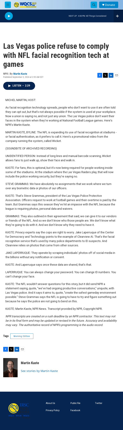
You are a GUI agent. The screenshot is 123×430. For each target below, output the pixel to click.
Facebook (75, 410)
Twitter (98, 403)
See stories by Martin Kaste (39, 371)
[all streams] (118, 16)
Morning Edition (22, 336)
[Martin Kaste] (10, 367)
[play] (8, 16)
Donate (110, 5)
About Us (50, 403)
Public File (75, 403)
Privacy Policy (53, 410)
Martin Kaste (20, 73)
